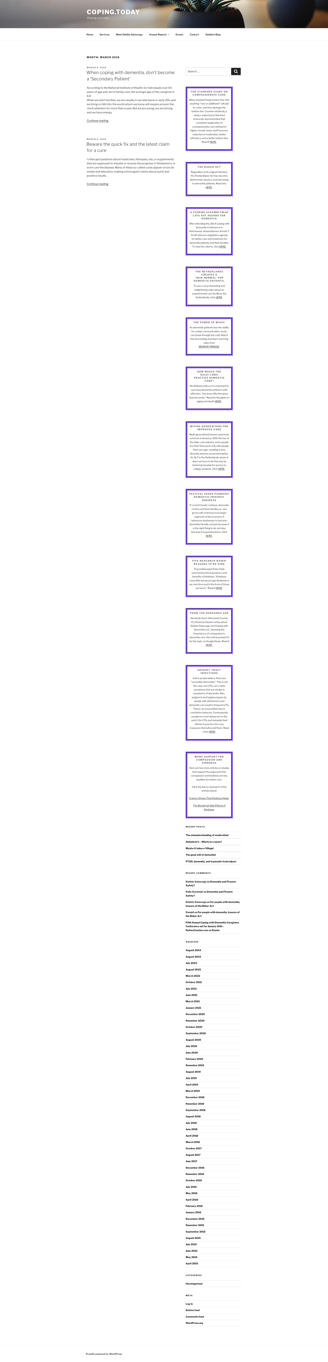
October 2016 (194, 1180)
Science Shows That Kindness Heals (209, 798)
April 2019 (192, 1084)
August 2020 (193, 1039)
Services (105, 34)
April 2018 (192, 1135)
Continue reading (97, 120)
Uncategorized (194, 1283)
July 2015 (191, 1244)
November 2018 (195, 1103)
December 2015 (195, 1218)
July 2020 (191, 1046)
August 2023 (193, 956)
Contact (194, 34)
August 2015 (193, 1237)
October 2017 (194, 1148)
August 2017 (193, 1154)
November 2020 (195, 1020)
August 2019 (193, 1071)
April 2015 (192, 1263)
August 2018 (193, 1116)
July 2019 (191, 1078)
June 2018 (191, 1129)
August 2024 (193, 950)
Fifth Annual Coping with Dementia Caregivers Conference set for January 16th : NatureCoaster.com (212, 926)
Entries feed (193, 1310)
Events (179, 34)
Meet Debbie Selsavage (129, 34)
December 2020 (195, 1014)
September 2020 (196, 1033)
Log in (189, 1303)
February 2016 (194, 1206)
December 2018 (195, 1097)
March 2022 (193, 975)
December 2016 (195, 1167)
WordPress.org (194, 1322)
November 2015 (195, 1225)
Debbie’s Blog (213, 34)
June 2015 (191, 1250)
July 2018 (191, 1122)
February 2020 (194, 1058)
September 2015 (196, 1231)
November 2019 (195, 1065)
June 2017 (191, 1161)
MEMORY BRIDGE (209, 346)
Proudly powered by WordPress (104, 1353)
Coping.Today (113, 12)
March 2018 (193, 1142)
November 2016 (195, 1174)
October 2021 (194, 982)
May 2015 (191, 1257)
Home (89, 34)
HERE (213, 141)
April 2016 (192, 1199)
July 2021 (191, 988)
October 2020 (194, 1026)
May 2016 (191, 1193)
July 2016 (191, 1186)
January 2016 (193, 1212)
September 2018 (196, 1110)
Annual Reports (158, 34)
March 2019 (193, 1090)
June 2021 (191, 994)
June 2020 (192, 1052)
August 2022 (193, 969)
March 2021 (193, 1001)
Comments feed (195, 1316)
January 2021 (193, 1007)
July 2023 (191, 963)
